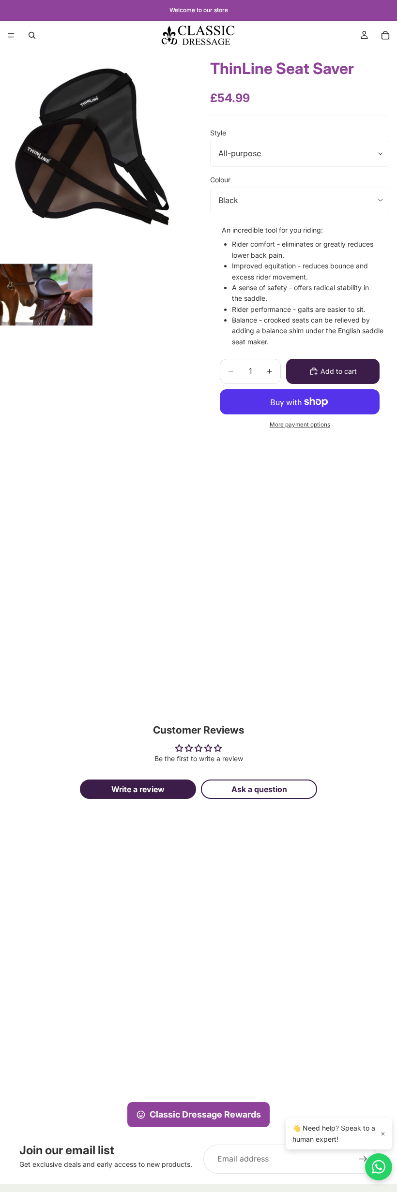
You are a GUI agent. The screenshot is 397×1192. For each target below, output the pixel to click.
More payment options (300, 424)
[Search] (32, 35)
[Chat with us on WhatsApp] (378, 1166)
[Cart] (385, 35)
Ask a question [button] (259, 789)
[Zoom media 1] (93, 153)
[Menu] (11, 35)
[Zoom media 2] (46, 295)
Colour (220, 180)
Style (218, 133)
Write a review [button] (138, 789)
